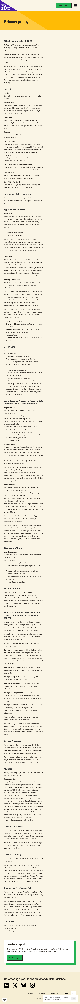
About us (42, 993)
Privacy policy (37, 998)
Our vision (29, 993)
